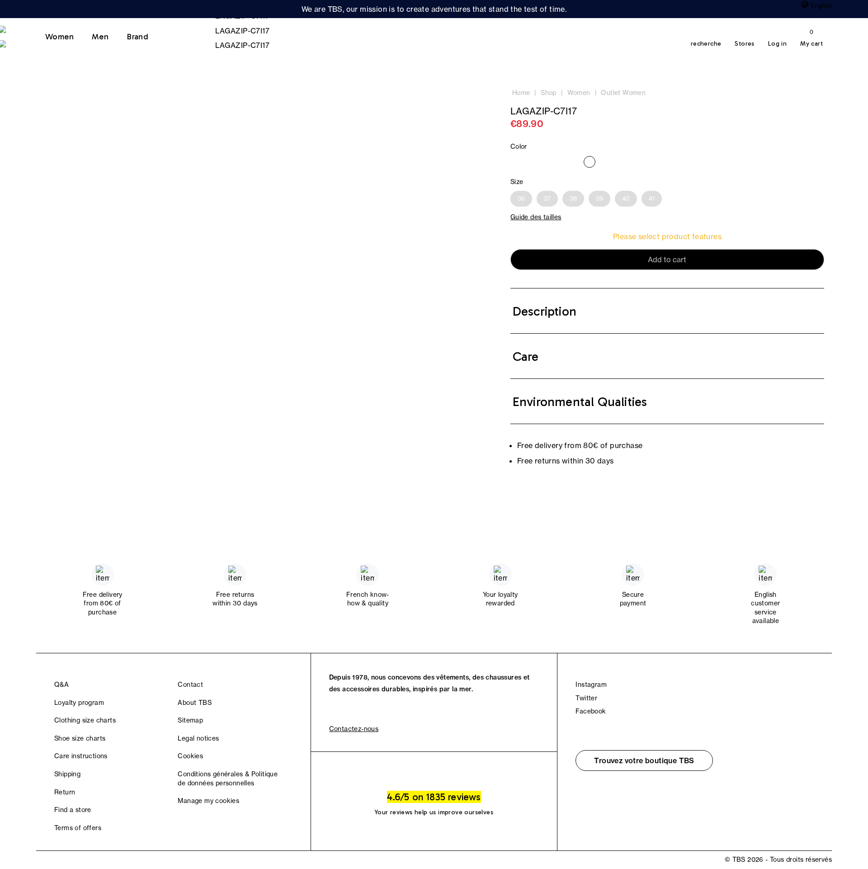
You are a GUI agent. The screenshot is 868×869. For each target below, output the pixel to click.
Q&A (61, 684)
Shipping (67, 774)
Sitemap (190, 720)
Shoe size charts (79, 738)
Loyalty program (79, 703)
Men (100, 37)
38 (573, 198)
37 (547, 198)
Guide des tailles (535, 217)
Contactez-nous (354, 729)
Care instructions (81, 756)
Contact (190, 684)
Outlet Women (623, 93)
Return (64, 792)
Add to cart (667, 259)
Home (521, 93)
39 (599, 198)
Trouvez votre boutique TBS (644, 760)
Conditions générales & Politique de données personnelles (228, 778)
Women (59, 37)
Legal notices (198, 738)
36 (521, 198)
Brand (137, 37)
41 (652, 198)
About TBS (195, 703)
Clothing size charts (85, 720)
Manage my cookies (208, 801)
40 (626, 198)
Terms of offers (77, 828)
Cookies (190, 756)
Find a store (72, 810)
